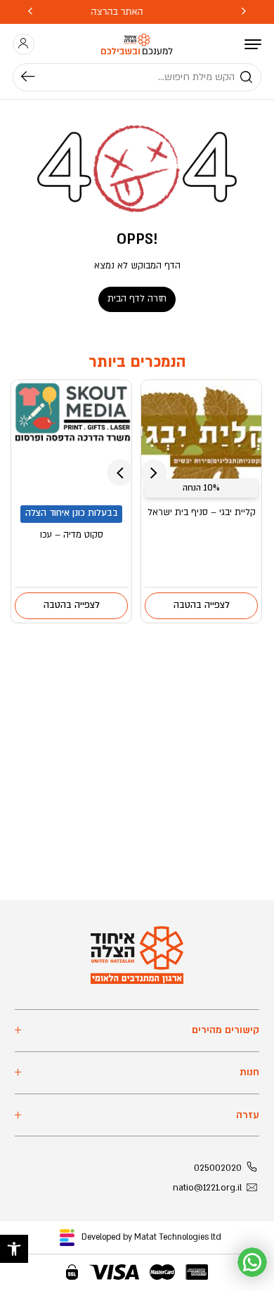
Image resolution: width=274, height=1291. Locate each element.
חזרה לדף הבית (137, 298)
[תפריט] (252, 44)
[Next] (30, 11)
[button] (14, 1249)
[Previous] (244, 11)
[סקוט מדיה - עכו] (71, 441)
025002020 (218, 1168)
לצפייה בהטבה (202, 605)
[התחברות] (23, 44)
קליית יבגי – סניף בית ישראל (202, 512)
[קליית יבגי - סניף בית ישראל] (201, 441)
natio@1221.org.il (207, 1187)
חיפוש (34, 77)
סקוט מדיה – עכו (71, 534)
